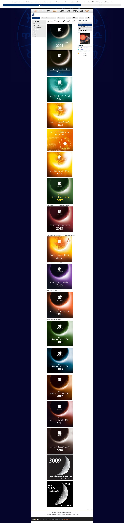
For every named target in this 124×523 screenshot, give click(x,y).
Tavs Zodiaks (36, 29)
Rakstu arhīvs (45, 17)
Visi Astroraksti (36, 21)
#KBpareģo (52, 17)
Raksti (80, 24)
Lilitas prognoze (36, 23)
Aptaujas (75, 17)
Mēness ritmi (35, 36)
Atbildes (81, 17)
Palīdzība (69, 512)
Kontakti (87, 17)
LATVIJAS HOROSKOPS (83, 26)
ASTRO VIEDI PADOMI (83, 30)
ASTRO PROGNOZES (83, 28)
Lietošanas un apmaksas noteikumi (62, 512)
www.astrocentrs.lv (66, 519)
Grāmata (68, 17)
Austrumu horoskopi (37, 27)
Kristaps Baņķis (67, 514)
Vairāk (111, 1)
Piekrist (42, 5)
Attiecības (35, 34)
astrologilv (81, 49)
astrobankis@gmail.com (84, 47)
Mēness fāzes (61, 17)
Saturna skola (36, 25)
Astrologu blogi (36, 17)
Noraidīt (101, 5)
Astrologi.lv (76, 514)
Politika (34, 31)
